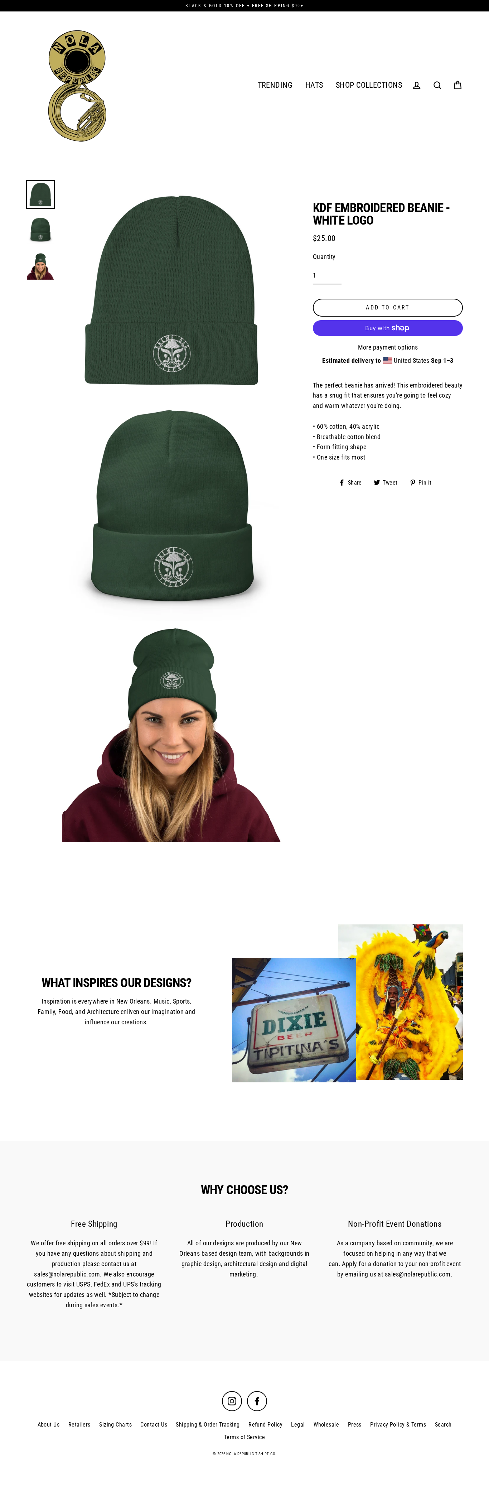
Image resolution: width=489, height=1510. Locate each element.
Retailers (79, 1424)
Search (443, 1424)
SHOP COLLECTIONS (369, 85)
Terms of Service (244, 1437)
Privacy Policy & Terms (398, 1424)
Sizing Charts (115, 1424)
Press (355, 1424)
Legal (298, 1424)
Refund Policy (265, 1424)
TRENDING (275, 85)
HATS (314, 85)
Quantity (324, 256)
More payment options (388, 347)
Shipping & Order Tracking (207, 1424)
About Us (49, 1424)
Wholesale (326, 1424)
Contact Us (153, 1424)
